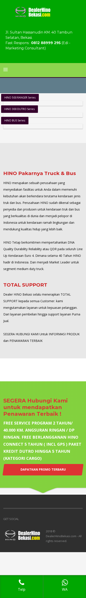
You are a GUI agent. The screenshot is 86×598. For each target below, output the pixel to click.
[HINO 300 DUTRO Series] (43, 114)
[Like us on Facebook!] (22, 519)
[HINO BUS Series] (43, 126)
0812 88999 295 (46, 43)
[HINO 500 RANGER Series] (43, 103)
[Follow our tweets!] (28, 519)
